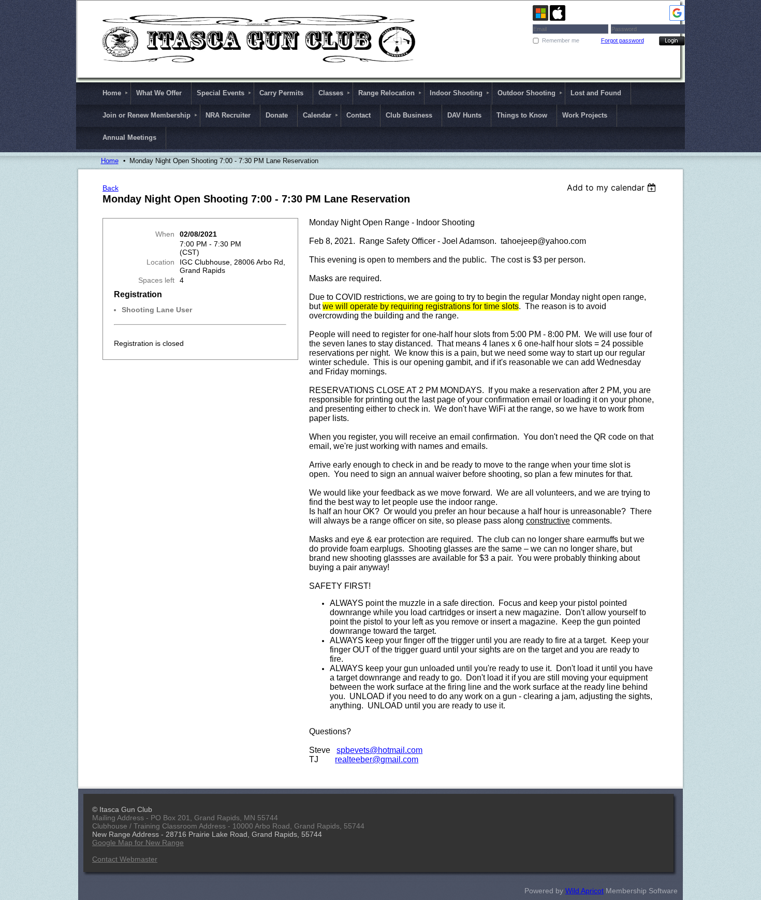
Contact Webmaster (124, 859)
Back (111, 188)
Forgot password (622, 40)
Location (160, 262)
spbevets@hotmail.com (379, 750)
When (164, 234)
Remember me (560, 40)
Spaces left (156, 280)
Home (110, 161)
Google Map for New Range (138, 842)
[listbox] (612, 187)
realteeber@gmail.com (376, 759)
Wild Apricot (584, 891)
